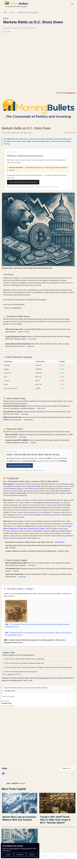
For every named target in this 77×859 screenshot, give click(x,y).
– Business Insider (37, 551)
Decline (31, 855)
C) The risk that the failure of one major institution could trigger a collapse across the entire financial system (38, 667)
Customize (20, 855)
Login (4, 674)
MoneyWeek (28, 420)
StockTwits (32, 339)
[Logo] (16, 4)
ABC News (41, 408)
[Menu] (72, 4)
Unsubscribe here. (70, 93)
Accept (8, 855)
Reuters (33, 442)
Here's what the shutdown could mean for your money (41, 515)
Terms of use (25, 848)
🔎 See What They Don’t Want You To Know (23, 182)
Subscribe (10, 674)
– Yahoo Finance (34, 542)
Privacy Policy (54, 187)
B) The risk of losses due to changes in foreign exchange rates (24, 663)
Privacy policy (13, 848)
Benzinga (30, 346)
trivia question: (43, 678)
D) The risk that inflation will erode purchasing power (20, 671)
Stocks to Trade (23, 332)
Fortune (16, 571)
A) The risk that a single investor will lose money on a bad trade (24, 659)
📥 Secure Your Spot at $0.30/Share (19, 465)
